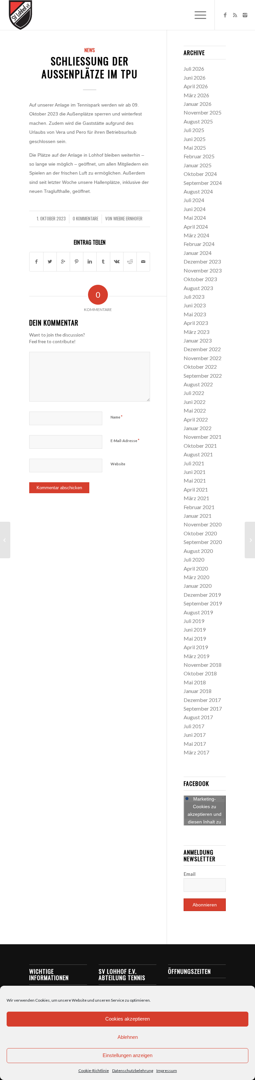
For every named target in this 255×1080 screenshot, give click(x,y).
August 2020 (198, 551)
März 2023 (196, 332)
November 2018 (202, 664)
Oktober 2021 (200, 445)
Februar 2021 (199, 507)
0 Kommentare (85, 218)
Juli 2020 (194, 559)
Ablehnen (128, 1037)
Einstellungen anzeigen (127, 1055)
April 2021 (196, 489)
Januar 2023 (198, 340)
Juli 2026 (194, 68)
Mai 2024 (195, 217)
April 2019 (196, 647)
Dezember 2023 (202, 261)
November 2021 (202, 436)
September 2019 (203, 603)
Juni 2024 (195, 209)
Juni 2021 (195, 472)
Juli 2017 (194, 726)
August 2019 (198, 612)
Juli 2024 (194, 200)
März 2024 (196, 235)
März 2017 (196, 752)
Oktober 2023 (200, 279)
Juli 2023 (194, 296)
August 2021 (198, 454)
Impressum (166, 1070)
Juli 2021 (194, 463)
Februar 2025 (199, 156)
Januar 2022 (198, 428)
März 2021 (196, 498)
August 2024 (198, 191)
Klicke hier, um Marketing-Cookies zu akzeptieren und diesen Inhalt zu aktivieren (204, 810)
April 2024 (196, 226)
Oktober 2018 (200, 673)
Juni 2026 (195, 77)
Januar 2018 (198, 691)
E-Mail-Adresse (125, 440)
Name (117, 417)
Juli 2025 (194, 130)
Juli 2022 (194, 393)
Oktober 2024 (200, 174)
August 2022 (198, 384)
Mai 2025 (195, 147)
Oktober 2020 (200, 533)
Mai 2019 (195, 638)
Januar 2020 (198, 585)
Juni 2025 (195, 139)
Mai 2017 (195, 743)
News (89, 49)
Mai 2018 (195, 682)
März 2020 (196, 577)
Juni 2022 (195, 402)
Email (190, 874)
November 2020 (202, 524)
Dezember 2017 (202, 700)
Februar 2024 (199, 244)
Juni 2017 (195, 735)
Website (118, 464)
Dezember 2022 (202, 349)
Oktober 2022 (200, 366)
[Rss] (235, 15)
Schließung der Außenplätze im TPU (90, 67)
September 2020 (203, 542)
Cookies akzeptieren (127, 1019)
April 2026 (196, 86)
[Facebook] (225, 15)
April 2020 (196, 568)
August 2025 (198, 121)
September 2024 (203, 183)
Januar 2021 (198, 515)
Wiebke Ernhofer (127, 218)
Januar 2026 (198, 104)
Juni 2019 (195, 629)
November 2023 (202, 270)
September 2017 (203, 708)
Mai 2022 (195, 410)
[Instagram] (245, 15)
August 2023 (198, 288)
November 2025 (202, 112)
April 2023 (196, 323)
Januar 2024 (198, 253)
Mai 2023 (195, 314)
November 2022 (202, 358)
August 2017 (198, 717)
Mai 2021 (195, 480)
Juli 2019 (194, 621)
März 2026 (196, 95)
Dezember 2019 (202, 594)
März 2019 (196, 656)
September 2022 (203, 375)
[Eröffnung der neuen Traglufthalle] (5, 540)
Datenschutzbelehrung (132, 1070)
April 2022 (196, 419)
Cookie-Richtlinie (93, 1070)
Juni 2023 (195, 305)
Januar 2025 (198, 165)
